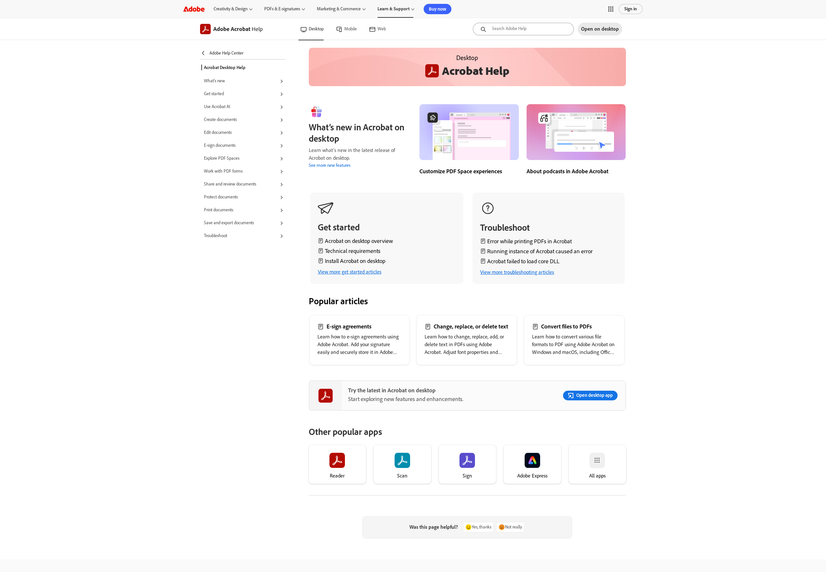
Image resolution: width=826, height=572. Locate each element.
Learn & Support (393, 9)
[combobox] (523, 29)
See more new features (329, 165)
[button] (611, 9)
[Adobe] (194, 9)
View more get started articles (349, 272)
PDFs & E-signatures (282, 9)
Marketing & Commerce (339, 9)
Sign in (630, 9)
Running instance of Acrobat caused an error (540, 251)
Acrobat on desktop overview (359, 241)
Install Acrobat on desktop (355, 261)
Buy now (437, 9)
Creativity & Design (230, 9)
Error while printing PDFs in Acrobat (529, 241)
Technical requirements (352, 251)
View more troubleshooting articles (517, 272)
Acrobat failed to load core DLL (523, 261)
